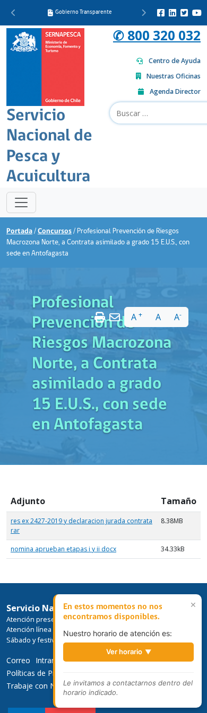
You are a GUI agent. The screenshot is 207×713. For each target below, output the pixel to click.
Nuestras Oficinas (173, 76)
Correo (18, 660)
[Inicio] (45, 65)
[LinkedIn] (172, 12)
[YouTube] (197, 12)
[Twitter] (184, 12)
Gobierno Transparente (83, 12)
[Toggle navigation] (21, 202)
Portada (19, 231)
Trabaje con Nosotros (44, 686)
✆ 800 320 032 (157, 35)
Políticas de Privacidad (44, 673)
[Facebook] (161, 12)
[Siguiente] (143, 12)
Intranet (49, 660)
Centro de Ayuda (175, 60)
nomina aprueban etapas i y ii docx (63, 548)
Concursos (55, 231)
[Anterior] (13, 12)
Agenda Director (175, 91)
